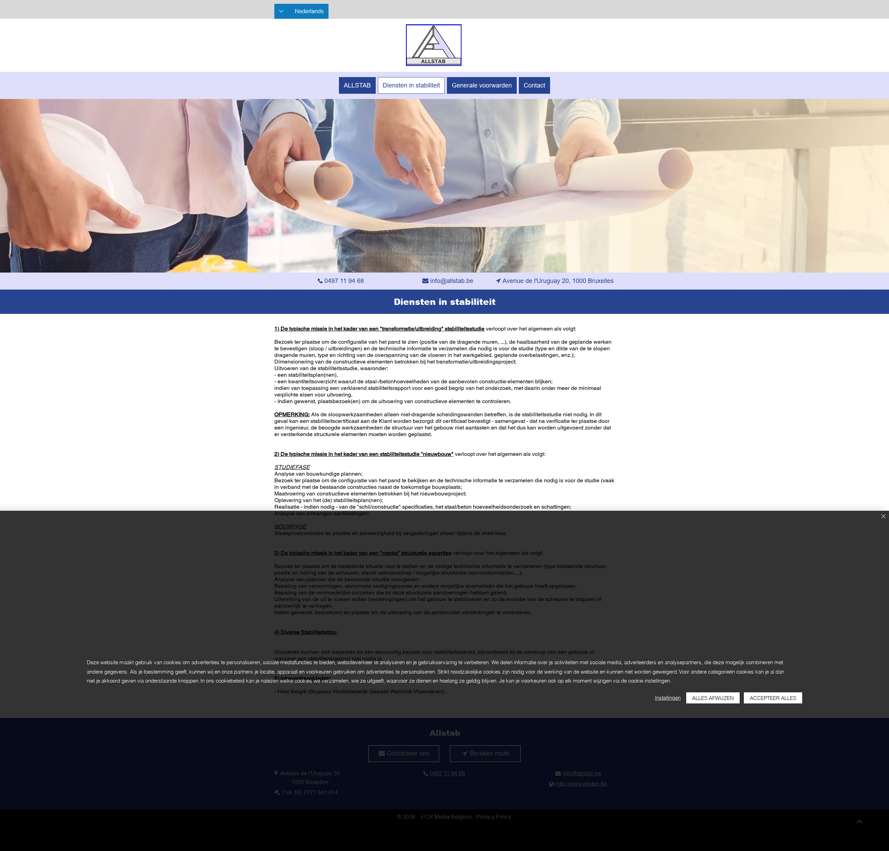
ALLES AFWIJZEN (713, 698)
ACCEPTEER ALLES (773, 698)
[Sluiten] (883, 517)
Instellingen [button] (668, 697)
